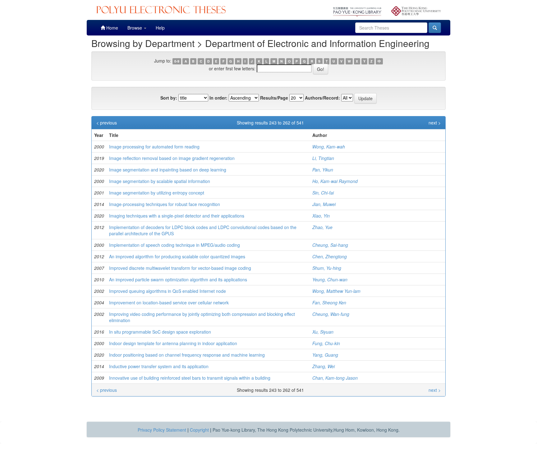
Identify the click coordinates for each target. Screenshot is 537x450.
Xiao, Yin (321, 216)
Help (160, 28)
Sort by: (168, 98)
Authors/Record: (322, 98)
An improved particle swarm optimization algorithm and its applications (178, 279)
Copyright (199, 430)
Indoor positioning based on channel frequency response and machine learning (187, 355)
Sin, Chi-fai (323, 193)
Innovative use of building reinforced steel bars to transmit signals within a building (189, 378)
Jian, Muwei (324, 204)
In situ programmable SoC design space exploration (160, 332)
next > (435, 123)
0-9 (176, 61)
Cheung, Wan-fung (330, 314)
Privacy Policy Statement (162, 430)
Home (111, 28)
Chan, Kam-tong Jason (335, 378)
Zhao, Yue (322, 227)
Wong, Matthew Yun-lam (336, 291)
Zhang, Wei (323, 366)
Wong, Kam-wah (328, 146)
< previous (106, 123)
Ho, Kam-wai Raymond (335, 181)
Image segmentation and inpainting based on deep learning (167, 169)
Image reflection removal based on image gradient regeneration (172, 158)
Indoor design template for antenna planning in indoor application (173, 343)
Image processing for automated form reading (154, 146)
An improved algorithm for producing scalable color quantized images (177, 256)
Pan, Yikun (322, 169)
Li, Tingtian (323, 158)
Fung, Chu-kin (326, 343)
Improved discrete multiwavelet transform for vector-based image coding (180, 268)
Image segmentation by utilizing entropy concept (156, 193)
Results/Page (274, 98)
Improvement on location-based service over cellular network (169, 302)
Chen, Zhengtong (329, 256)
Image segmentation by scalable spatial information (159, 181)
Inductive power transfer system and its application (159, 366)
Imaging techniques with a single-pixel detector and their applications (176, 216)
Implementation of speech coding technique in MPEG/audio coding (174, 245)
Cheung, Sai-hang (330, 245)
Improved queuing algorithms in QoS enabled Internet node (167, 291)
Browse (135, 28)
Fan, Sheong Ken (329, 302)
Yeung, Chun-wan (329, 279)
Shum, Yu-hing (326, 268)
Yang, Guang (325, 355)
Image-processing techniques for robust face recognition (164, 204)
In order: (218, 98)
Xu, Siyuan (322, 332)
